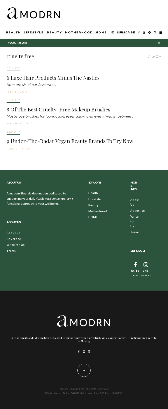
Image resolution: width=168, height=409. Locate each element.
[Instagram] (144, 32)
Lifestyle (34, 32)
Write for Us (16, 244)
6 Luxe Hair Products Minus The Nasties (53, 78)
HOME (101, 32)
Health (13, 32)
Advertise (14, 239)
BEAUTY (13, 68)
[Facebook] (138, 32)
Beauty (54, 32)
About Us (13, 232)
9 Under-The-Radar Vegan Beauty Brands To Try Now (70, 141)
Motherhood (79, 32)
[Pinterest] (149, 32)
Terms (11, 251)
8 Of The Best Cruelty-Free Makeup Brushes (58, 109)
